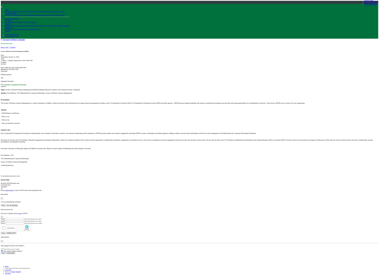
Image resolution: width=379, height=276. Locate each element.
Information (8, 29)
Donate (7, 31)
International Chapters (36, 15)
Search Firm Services (370, 4)
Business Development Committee (27, 11)
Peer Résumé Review (39, 26)
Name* (3, 219)
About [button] (7, 10)
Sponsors (56, 11)
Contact (61, 11)
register (11, 190)
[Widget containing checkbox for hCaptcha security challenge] (16, 228)
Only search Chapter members (12, 251)
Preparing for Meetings (12, 18)
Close (3, 205)
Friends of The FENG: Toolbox (26, 22)
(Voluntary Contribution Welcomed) (15, 84)
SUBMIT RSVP (11, 233)
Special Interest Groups (51, 15)
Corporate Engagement (45, 11)
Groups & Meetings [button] (11, 13)
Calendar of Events (11, 15)
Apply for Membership (371, 1)
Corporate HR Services (371, 3)
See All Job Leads (10, 22)
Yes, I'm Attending (12, 205)
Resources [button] (8, 24)
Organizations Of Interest (24, 26)
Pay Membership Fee (33, 29)
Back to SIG (5, 47)
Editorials (8, 26)
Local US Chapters (23, 15)
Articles (13, 26)
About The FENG (10, 11)
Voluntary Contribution (19, 29)
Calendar (12, 47)
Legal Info (8, 270)
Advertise (8, 273)
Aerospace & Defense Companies (14, 40)
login (6, 190)
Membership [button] (9, 27)
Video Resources (51, 26)
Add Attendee (11, 253)
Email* (3, 221)
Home (7, 266)
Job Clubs (61, 15)
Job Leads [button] (8, 20)
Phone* (3, 223)
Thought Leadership (63, 26)
